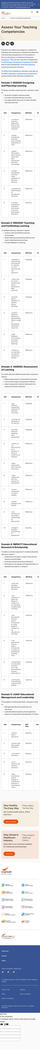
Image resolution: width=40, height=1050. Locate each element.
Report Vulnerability (8, 998)
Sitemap (22, 989)
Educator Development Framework (18, 62)
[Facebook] (4, 973)
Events (4, 956)
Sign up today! (11, 822)
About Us (5, 951)
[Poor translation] (6, 1024)
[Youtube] (9, 973)
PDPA (3, 994)
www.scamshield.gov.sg (23, 7)
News (4, 961)
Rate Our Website (25, 994)
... (7, 18)
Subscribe (9, 854)
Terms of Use (6, 989)
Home (2, 18)
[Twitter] (15, 973)
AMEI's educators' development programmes (19, 73)
